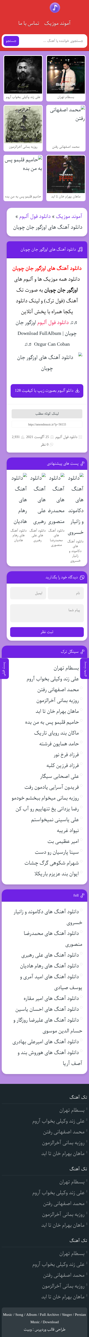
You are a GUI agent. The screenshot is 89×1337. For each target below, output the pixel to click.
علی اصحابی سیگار (59, 776)
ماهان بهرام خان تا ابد (57, 711)
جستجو (11, 41)
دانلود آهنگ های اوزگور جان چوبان (48, 249)
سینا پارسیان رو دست (57, 852)
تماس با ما (28, 23)
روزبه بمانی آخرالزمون (57, 700)
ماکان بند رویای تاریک (56, 733)
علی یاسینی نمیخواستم (55, 819)
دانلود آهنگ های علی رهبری (50, 955)
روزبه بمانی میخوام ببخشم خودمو (45, 798)
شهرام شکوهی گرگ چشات (51, 863)
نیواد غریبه (68, 830)
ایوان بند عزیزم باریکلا (56, 874)
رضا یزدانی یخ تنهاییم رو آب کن (47, 809)
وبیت (28, 1329)
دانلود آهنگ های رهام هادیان (49, 966)
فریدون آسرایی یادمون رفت (51, 787)
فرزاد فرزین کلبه (62, 765)
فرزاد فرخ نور (66, 754)
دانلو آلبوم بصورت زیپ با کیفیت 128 (44, 390)
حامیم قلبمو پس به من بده (52, 722)
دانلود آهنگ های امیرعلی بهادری (45, 1042)
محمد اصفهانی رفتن (58, 689)
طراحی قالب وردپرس (50, 1329)
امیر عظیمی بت (63, 841)
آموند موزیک (57, 23)
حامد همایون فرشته (59, 744)
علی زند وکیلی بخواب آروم (53, 679)
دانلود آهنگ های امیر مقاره (51, 998)
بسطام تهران (66, 668)
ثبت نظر (47, 632)
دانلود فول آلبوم (35, 216)
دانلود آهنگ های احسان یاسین (47, 1009)
